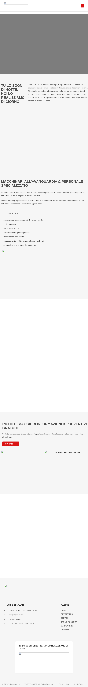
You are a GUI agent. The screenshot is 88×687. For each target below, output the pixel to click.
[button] (82, 5)
